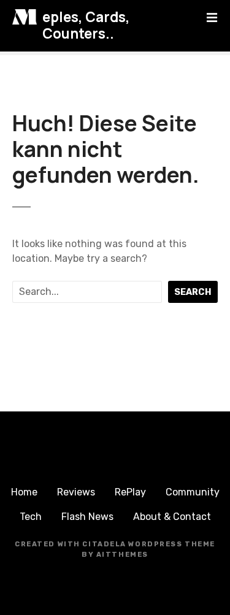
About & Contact (172, 516)
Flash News (87, 516)
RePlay (130, 492)
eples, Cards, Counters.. (86, 25)
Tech (31, 516)
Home (24, 492)
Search (193, 292)
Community (193, 492)
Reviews (76, 492)
